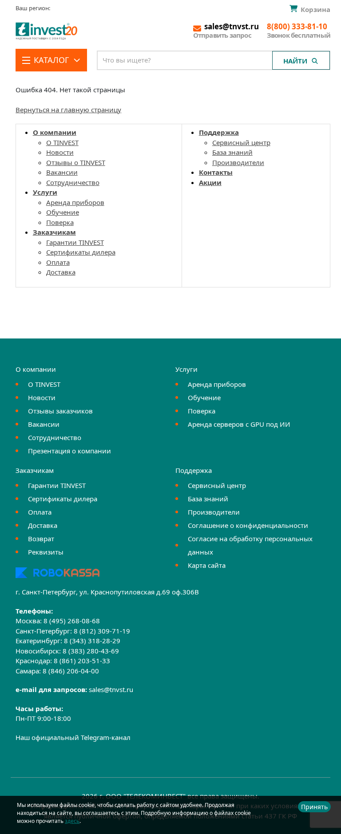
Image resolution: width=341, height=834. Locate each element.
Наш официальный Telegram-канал (73, 737)
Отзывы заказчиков (60, 410)
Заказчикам (54, 232)
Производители (238, 162)
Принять (314, 807)
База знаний (232, 152)
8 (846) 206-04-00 (71, 670)
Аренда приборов (75, 202)
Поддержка (219, 132)
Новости (60, 152)
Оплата (58, 262)
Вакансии (62, 172)
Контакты (216, 172)
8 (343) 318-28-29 (92, 640)
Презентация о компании (69, 450)
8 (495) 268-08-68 (72, 620)
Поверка (60, 222)
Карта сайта (207, 565)
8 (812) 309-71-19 (102, 630)
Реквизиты (45, 551)
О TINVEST (62, 142)
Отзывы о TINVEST (75, 162)
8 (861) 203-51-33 (82, 660)
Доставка (60, 272)
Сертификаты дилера (80, 252)
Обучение (62, 212)
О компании (54, 132)
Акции (210, 182)
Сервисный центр (241, 142)
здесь (72, 821)
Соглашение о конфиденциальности (248, 525)
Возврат (41, 538)
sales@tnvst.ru (111, 689)
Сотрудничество (72, 182)
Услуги (45, 192)
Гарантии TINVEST (75, 242)
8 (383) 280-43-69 (91, 650)
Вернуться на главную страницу (68, 109)
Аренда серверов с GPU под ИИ (239, 424)
